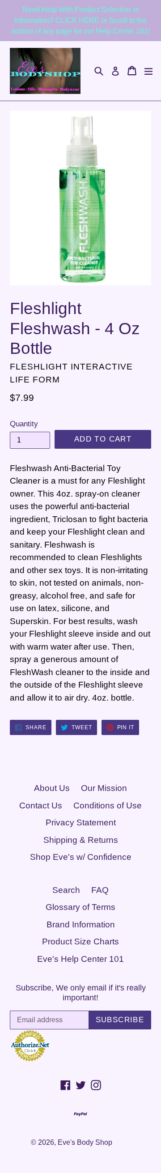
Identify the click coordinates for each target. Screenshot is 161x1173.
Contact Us (40, 805)
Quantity (24, 424)
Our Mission (104, 788)
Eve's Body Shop (85, 1142)
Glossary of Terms (80, 907)
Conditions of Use (107, 805)
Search (66, 890)
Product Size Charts (80, 941)
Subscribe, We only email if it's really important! (81, 992)
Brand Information (81, 924)
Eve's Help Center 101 (80, 959)
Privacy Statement (81, 822)
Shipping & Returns (80, 840)
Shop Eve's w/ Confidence (80, 857)
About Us (52, 788)
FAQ (100, 890)
